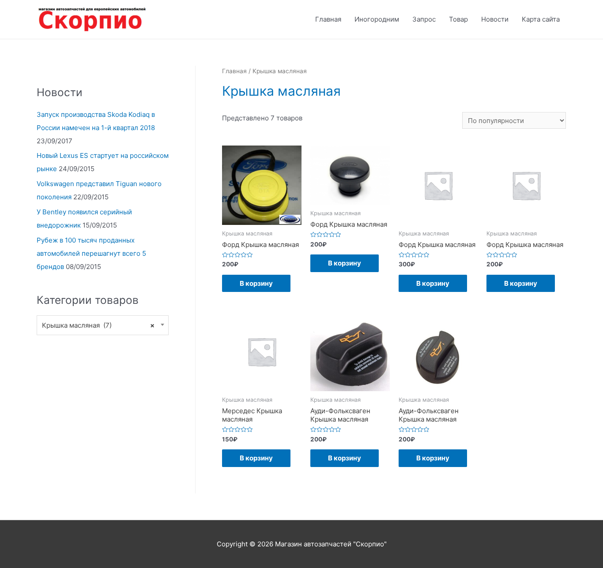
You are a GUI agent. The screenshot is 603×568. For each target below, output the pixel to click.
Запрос (424, 19)
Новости (495, 19)
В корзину (256, 283)
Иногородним (376, 19)
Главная (328, 19)
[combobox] (103, 325)
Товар (458, 19)
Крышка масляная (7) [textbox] (98, 325)
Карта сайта (541, 19)
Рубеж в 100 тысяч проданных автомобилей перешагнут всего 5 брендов (91, 253)
